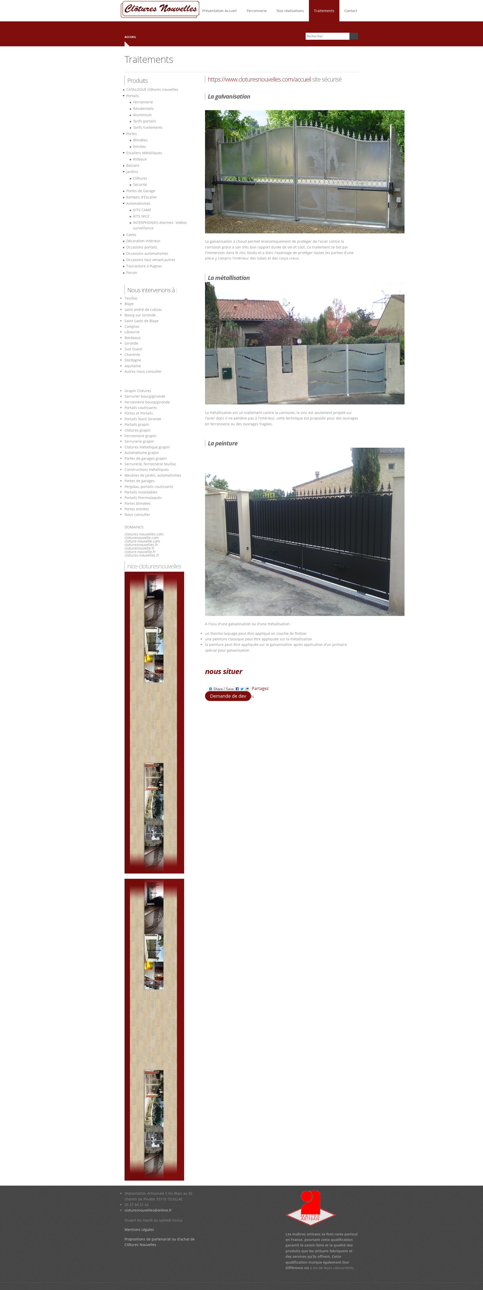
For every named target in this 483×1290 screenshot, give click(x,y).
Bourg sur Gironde (140, 315)
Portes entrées (137, 509)
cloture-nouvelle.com (142, 541)
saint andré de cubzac (143, 309)
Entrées (139, 146)
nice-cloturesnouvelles (154, 566)
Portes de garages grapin (146, 458)
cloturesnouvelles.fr (141, 544)
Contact (350, 10)
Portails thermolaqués (144, 497)
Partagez (259, 688)
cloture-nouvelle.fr (140, 551)
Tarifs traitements (148, 127)
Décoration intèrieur (143, 240)
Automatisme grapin (142, 452)
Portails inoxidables (141, 492)
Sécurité (140, 184)
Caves (131, 234)
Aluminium (142, 114)
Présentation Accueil (219, 10)
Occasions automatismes (147, 253)
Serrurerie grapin (139, 441)
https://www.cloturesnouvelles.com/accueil (259, 79)
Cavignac (132, 326)
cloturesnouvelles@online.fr (148, 1210)
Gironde (131, 343)
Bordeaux (133, 337)
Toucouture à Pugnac (144, 266)
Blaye (129, 303)
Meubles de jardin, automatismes (153, 475)
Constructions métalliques (147, 469)
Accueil (130, 37)
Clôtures (140, 178)
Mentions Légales (139, 1229)
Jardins (132, 171)
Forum (131, 272)
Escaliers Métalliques (144, 152)
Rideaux (140, 159)
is (252, 696)
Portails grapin (137, 424)
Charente (132, 354)
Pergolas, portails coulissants (149, 486)
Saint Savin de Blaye (141, 320)
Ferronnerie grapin (140, 435)
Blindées (140, 140)
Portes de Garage (140, 190)
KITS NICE (141, 216)
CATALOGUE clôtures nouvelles (152, 89)
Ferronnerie (257, 10)
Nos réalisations (290, 10)
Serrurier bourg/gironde (145, 396)
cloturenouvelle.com (142, 537)
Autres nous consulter (143, 371)
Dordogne (133, 360)
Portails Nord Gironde (143, 419)
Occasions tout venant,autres (150, 259)
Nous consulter (137, 514)
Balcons (132, 165)
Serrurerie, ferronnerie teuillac (150, 464)
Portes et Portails (139, 413)
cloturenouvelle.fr (139, 548)
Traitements (324, 10)
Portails (132, 95)
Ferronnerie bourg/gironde (147, 402)
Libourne (132, 331)
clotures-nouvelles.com (144, 534)
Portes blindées (138, 503)
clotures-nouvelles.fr (142, 555)
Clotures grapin (138, 430)
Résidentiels (143, 108)
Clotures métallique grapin (147, 447)
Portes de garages (140, 480)
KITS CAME (142, 209)
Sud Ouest (133, 349)
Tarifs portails (144, 121)
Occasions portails (141, 247)
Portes (131, 133)
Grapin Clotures (138, 390)
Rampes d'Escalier (141, 197)
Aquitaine (133, 365)
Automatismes (138, 203)
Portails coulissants (141, 407)
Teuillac (131, 298)
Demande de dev (228, 696)
